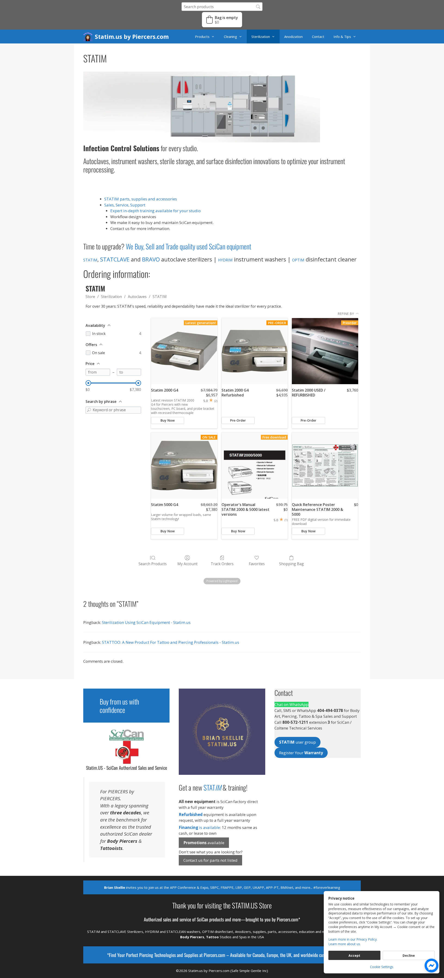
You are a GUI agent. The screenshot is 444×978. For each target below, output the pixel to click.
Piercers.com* (288, 919)
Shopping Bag (291, 563)
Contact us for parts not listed (210, 860)
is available (199, 827)
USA (260, 937)
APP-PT (272, 887)
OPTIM (298, 260)
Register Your (301, 752)
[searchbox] (222, 6)
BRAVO (151, 259)
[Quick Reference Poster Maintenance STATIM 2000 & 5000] (325, 465)
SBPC (214, 887)
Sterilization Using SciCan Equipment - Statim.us (146, 622)
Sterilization (260, 36)
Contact (318, 36)
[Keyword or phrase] (89, 410)
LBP (238, 887)
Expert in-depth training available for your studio (155, 210)
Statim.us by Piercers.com (132, 36)
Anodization (293, 36)
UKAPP (258, 887)
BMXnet (287, 887)
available (203, 842)
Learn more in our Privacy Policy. (352, 939)
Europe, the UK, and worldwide (292, 954)
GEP (247, 887)
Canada (259, 954)
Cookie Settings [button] (381, 967)
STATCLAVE (115, 259)
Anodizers (243, 931)
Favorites (257, 563)
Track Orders (222, 563)
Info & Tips (342, 36)
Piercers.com (214, 954)
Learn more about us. (344, 944)
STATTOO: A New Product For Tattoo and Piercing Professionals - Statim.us (170, 642)
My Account (187, 563)
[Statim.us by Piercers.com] (89, 36)
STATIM (90, 260)
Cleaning (230, 36)
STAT (212, 787)
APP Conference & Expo (189, 887)
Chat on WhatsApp (291, 704)
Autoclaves (137, 296)
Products (202, 36)
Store (90, 296)
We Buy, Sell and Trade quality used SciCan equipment (188, 246)
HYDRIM (225, 260)
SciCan (202, 919)
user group (297, 742)
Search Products (153, 563)
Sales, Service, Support (124, 205)
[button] (222, 19)
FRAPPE (227, 887)
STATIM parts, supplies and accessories (140, 199)
